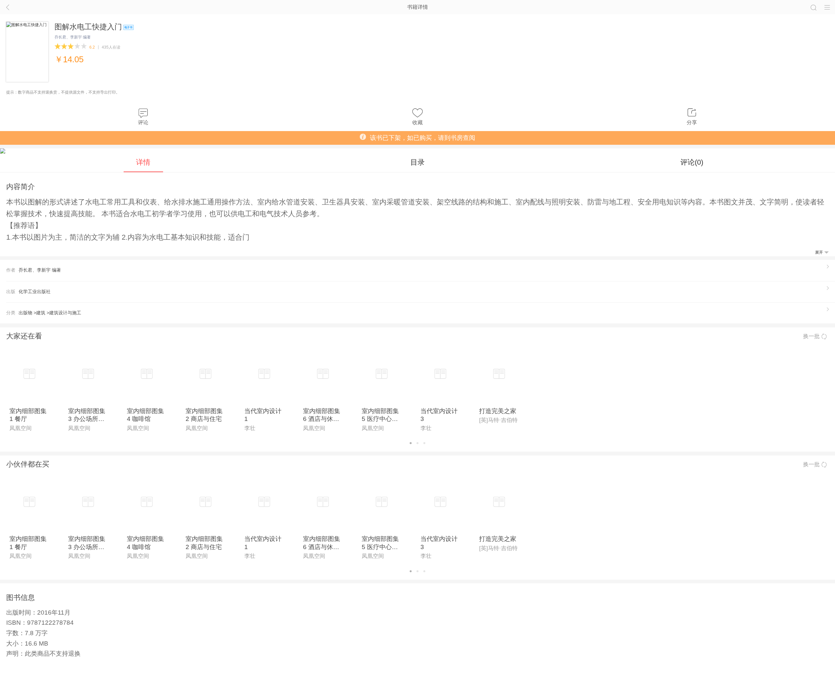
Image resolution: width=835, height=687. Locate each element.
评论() (691, 162)
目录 (417, 162)
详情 (143, 162)
